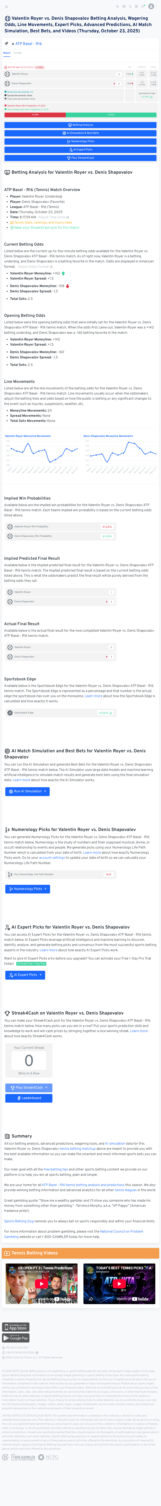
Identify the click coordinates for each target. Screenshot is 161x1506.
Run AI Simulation (27, 791)
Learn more (93, 696)
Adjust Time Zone (51, 217)
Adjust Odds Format (33, 267)
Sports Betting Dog (19, 1221)
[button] (151, 6)
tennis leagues (126, 1190)
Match (6, 53)
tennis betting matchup (78, 1149)
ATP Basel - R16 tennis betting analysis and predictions (83, 1185)
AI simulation (115, 1144)
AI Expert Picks (25, 975)
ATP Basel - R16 (28, 44)
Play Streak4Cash (29, 1088)
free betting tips (56, 1169)
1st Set (18, 53)
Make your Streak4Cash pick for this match (46, 228)
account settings (52, 858)
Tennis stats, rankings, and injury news (43, 223)
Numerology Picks (27, 889)
